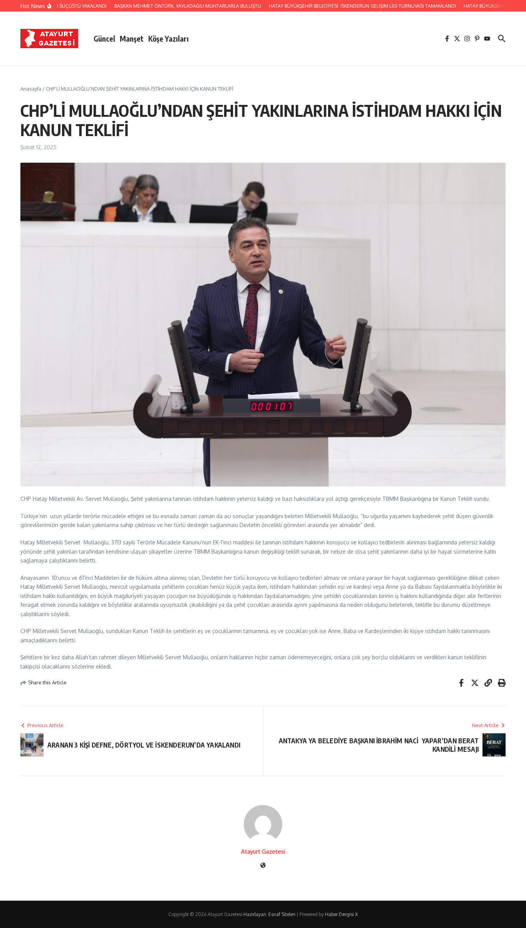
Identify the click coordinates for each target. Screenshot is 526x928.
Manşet (132, 38)
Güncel (104, 38)
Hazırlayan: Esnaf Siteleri (269, 914)
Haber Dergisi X (341, 914)
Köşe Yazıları (168, 38)
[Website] (263, 865)
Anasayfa (30, 89)
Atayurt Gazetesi (263, 851)
